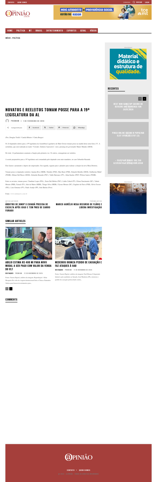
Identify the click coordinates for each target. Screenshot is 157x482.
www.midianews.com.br (18, 194)
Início (8, 38)
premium (15, 121)
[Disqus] (53, 336)
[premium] (7, 121)
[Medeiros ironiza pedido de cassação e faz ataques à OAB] (78, 243)
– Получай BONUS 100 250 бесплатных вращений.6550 (128, 161)
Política (16, 38)
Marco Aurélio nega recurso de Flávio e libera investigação (79, 206)
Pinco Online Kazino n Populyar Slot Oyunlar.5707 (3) (128, 134)
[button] (137, 2)
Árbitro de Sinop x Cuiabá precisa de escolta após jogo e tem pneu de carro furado (27, 207)
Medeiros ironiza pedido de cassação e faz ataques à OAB (78, 264)
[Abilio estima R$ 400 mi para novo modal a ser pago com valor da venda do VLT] (28, 243)
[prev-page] (6, 288)
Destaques (9, 273)
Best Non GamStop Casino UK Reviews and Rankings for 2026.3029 (128, 106)
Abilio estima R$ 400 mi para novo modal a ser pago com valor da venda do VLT (28, 265)
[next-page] (10, 288)
